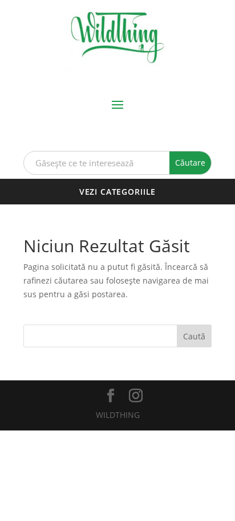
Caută (194, 336)
